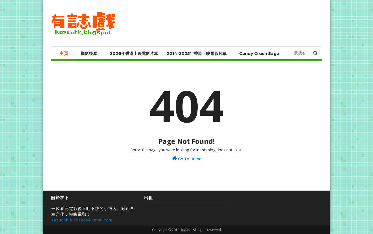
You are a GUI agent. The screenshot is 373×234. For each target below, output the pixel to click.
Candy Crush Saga (259, 53)
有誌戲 (185, 229)
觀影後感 (89, 53)
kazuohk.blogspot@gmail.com (82, 220)
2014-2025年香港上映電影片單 (197, 53)
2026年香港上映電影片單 (134, 53)
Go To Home (189, 158)
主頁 (64, 53)
